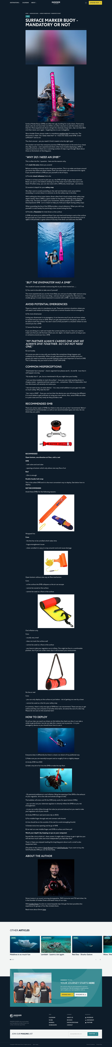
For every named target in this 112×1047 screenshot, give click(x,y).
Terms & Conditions (91, 1044)
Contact (70, 1025)
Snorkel (51, 1022)
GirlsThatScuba (62, 848)
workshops (53, 1025)
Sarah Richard (48, 848)
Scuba (51, 1020)
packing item (63, 133)
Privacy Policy (99, 1044)
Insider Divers (34, 904)
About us (70, 1017)
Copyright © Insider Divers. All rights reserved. (20, 1044)
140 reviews (69, 979)
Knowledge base (72, 1022)
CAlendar (52, 1017)
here (44, 910)
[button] (10, 959)
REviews (69, 1020)
